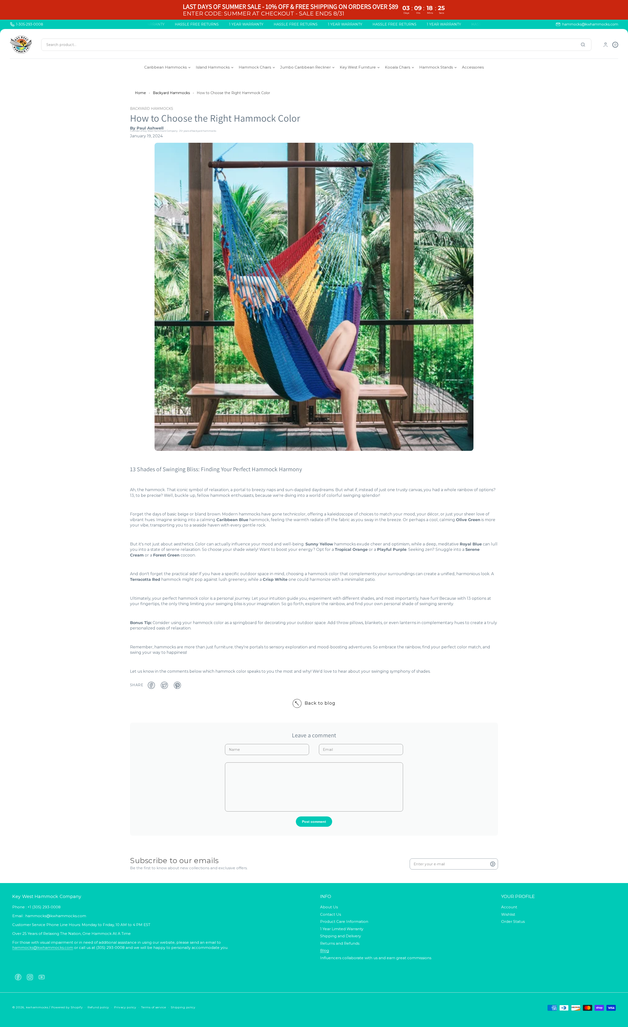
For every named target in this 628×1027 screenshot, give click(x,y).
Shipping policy (183, 1007)
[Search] (583, 45)
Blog (324, 950)
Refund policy (98, 1007)
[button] (615, 45)
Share (136, 685)
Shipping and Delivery (340, 936)
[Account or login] (605, 45)
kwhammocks (37, 1007)
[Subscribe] (492, 864)
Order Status (513, 921)
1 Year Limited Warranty (341, 929)
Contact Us (330, 914)
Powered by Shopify (67, 1007)
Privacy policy (125, 1007)
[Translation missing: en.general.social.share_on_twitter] (164, 685)
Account (509, 907)
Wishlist (508, 914)
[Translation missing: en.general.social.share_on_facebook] (151, 685)
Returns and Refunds (339, 943)
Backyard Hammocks (171, 93)
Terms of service (153, 1007)
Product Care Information (344, 921)
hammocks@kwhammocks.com (42, 947)
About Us (329, 907)
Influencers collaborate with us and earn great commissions (375, 958)
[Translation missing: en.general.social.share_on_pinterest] (177, 685)
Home (140, 93)
